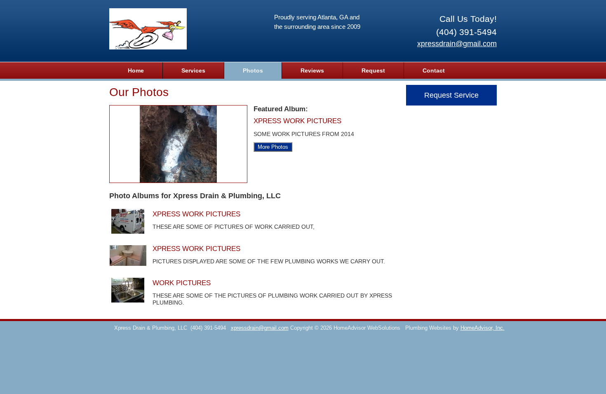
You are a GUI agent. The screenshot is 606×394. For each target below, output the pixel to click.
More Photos (273, 147)
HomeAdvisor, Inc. (482, 328)
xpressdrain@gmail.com (457, 44)
